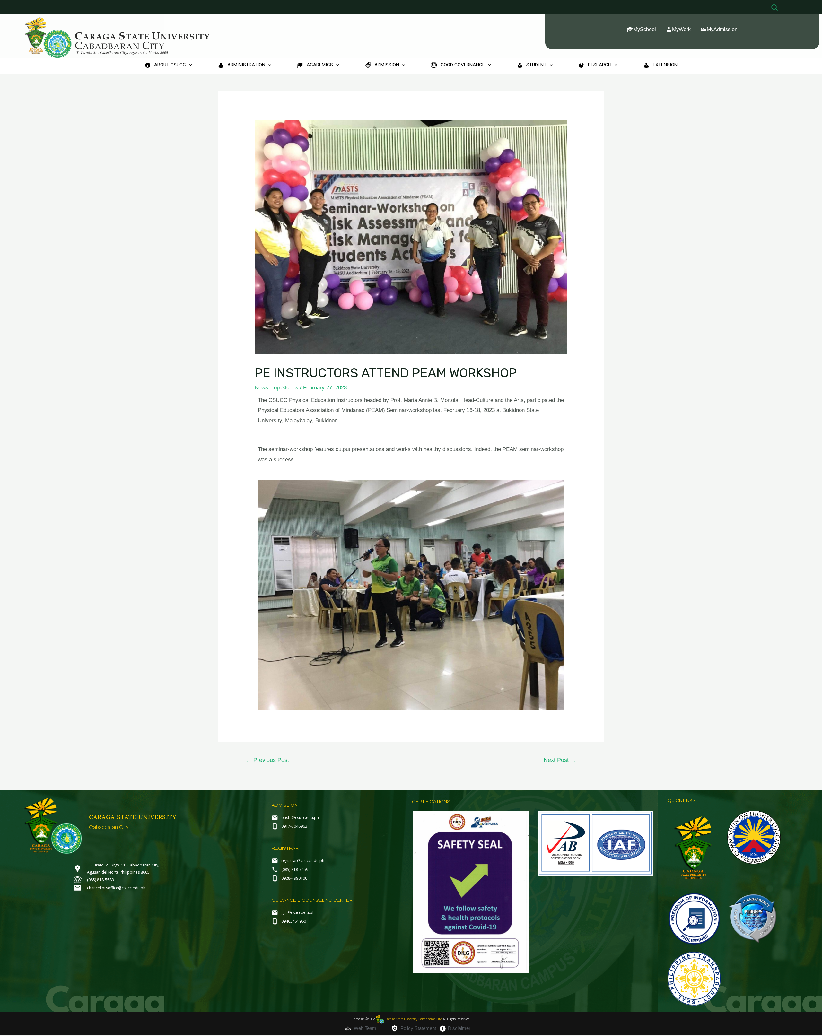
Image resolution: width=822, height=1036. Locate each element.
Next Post (560, 760)
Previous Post (267, 760)
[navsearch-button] (774, 8)
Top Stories (284, 388)
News (261, 388)
